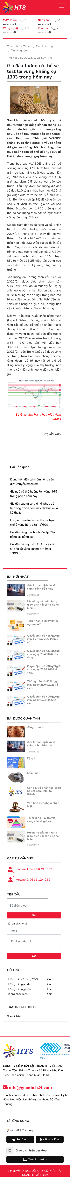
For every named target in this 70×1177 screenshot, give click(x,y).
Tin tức (27, 46)
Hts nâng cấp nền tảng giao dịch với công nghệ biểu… (43, 605)
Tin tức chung (44, 46)
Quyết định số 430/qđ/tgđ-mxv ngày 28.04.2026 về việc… (44, 669)
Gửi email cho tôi (17, 923)
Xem (49, 979)
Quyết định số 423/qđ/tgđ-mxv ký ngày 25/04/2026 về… (44, 639)
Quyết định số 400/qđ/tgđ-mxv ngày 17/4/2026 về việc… (44, 700)
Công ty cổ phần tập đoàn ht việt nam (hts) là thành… (44, 791)
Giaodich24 (14, 1016)
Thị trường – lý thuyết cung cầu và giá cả (41, 819)
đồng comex (35, 727)
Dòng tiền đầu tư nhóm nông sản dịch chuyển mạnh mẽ (32, 481)
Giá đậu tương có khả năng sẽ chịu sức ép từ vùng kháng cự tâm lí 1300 (32, 548)
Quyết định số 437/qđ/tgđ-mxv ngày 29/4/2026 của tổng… (44, 654)
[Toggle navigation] (61, 7)
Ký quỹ (31, 758)
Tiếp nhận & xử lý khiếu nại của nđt (43, 622)
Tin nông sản (19, 50)
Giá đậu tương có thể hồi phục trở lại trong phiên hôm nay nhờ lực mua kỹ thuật (34, 508)
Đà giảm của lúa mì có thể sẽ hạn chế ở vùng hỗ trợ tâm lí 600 (32, 522)
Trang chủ (13, 46)
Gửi (34, 915)
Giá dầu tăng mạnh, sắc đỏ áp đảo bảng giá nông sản (32, 534)
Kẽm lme (32, 773)
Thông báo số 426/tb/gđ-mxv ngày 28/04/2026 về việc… (43, 685)
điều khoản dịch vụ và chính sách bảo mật (41, 587)
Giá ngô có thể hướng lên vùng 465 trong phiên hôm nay (33, 493)
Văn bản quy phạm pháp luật (43, 804)
